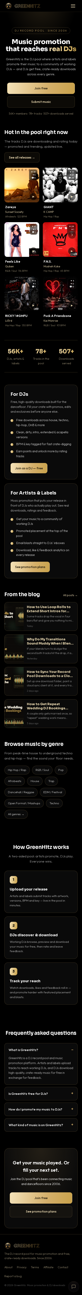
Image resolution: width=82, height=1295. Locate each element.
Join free (41, 88)
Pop (61, 770)
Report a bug (13, 1276)
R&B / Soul (42, 770)
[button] (33, 196)
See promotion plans (30, 567)
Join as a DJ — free (29, 468)
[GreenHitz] (23, 5)
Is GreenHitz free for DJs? (28, 1093)
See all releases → (22, 157)
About (8, 1267)
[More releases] (72, 235)
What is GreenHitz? (23, 1050)
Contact (63, 1267)
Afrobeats (14, 781)
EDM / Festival (52, 792)
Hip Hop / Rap (17, 770)
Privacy (21, 1267)
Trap (51, 781)
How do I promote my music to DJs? (35, 1109)
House (35, 781)
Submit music (41, 102)
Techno (54, 803)
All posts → (70, 595)
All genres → (16, 814)
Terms (35, 1267)
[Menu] (73, 6)
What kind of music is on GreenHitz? (36, 1125)
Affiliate (48, 1267)
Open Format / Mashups (24, 803)
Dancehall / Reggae (21, 792)
